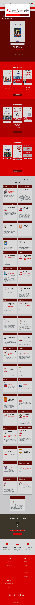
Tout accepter (9, 14)
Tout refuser (16, 14)
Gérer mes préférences (25, 14)
